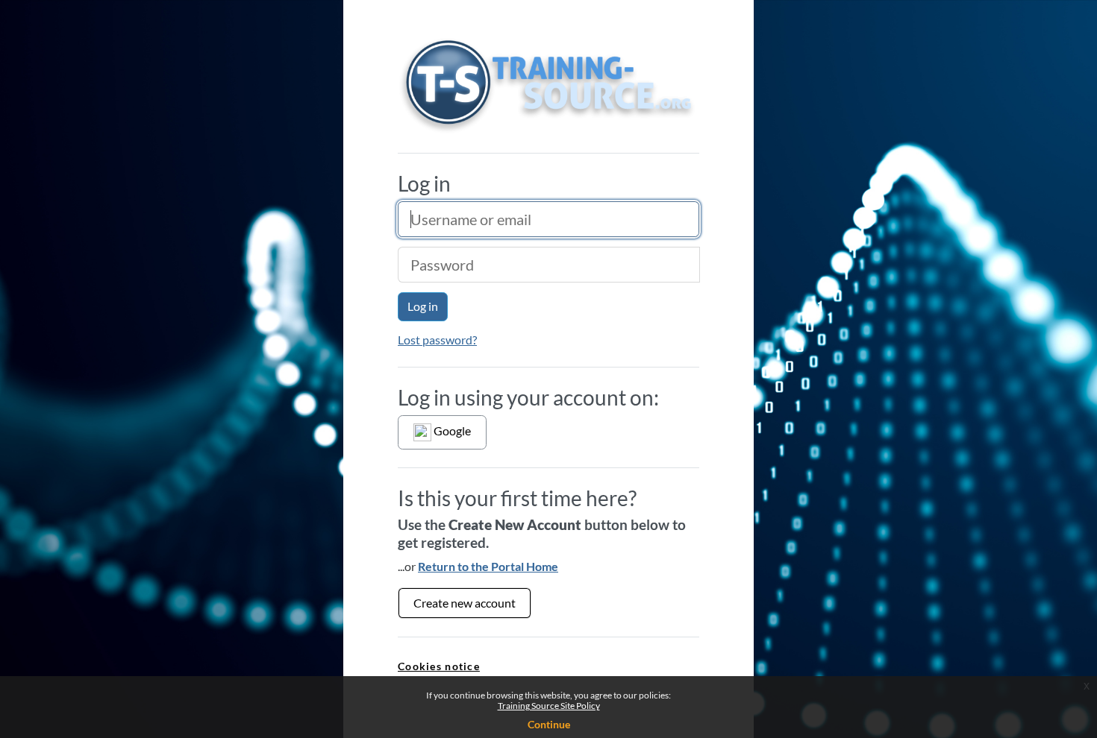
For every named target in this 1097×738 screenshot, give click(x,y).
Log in (422, 306)
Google (451, 430)
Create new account (464, 603)
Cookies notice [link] (439, 666)
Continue (549, 724)
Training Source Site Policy (549, 705)
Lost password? (437, 339)
